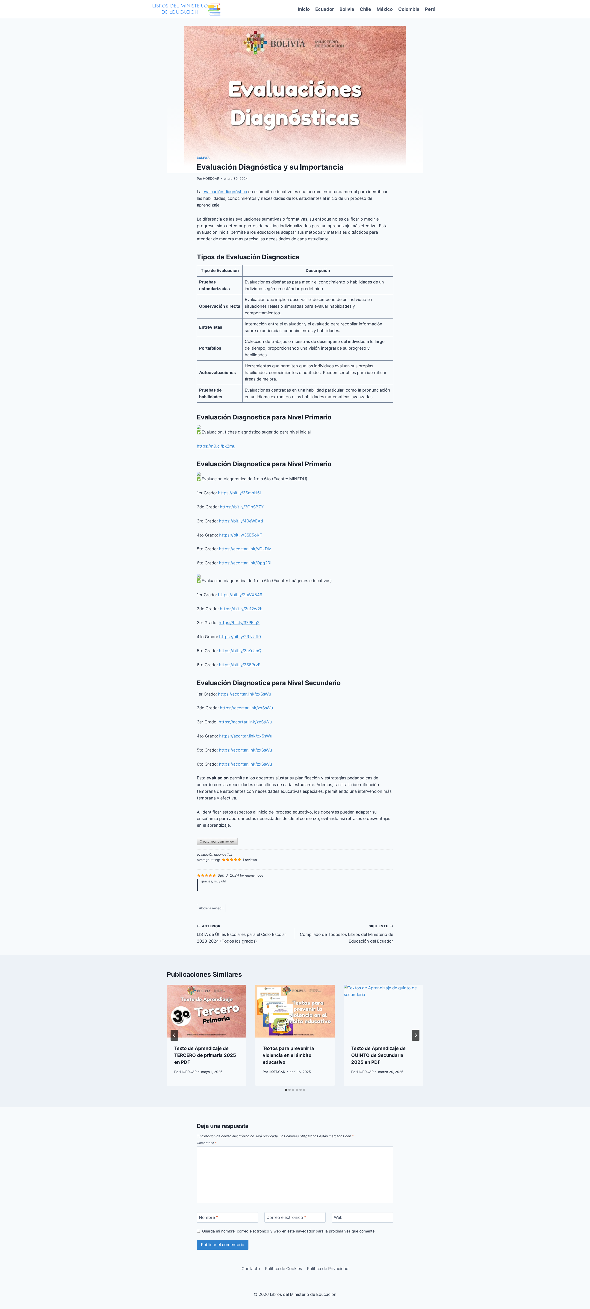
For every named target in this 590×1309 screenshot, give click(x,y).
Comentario (207, 1143)
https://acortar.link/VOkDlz (245, 548)
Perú (430, 9)
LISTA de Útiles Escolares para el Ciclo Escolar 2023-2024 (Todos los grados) (241, 934)
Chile (365, 9)
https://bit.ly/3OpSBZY (242, 506)
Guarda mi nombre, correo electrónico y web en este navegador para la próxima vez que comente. (288, 1231)
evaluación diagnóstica (225, 191)
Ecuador (324, 9)
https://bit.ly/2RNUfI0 (240, 636)
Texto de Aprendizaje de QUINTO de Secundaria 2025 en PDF (378, 1055)
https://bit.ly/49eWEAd (241, 521)
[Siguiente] (415, 1035)
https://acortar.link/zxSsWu (244, 694)
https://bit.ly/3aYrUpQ (240, 650)
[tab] (286, 1090)
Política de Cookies (283, 1268)
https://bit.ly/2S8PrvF (239, 664)
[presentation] (206, 1011)
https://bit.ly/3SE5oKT (240, 535)
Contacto (251, 1268)
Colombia (408, 9)
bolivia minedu (211, 908)
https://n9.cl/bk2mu (216, 446)
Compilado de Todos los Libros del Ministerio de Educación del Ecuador (346, 934)
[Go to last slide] (174, 1035)
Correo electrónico (286, 1217)
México (385, 9)
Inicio (304, 9)
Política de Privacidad (327, 1268)
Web (338, 1217)
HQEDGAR (211, 178)
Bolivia (346, 9)
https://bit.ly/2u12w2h (241, 608)
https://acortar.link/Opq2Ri (245, 562)
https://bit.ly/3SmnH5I (239, 492)
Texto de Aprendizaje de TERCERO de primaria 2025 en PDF (205, 1055)
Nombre (208, 1217)
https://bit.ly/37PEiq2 (239, 622)
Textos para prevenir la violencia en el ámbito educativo (288, 1055)
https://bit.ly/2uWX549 (240, 594)
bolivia (203, 157)
